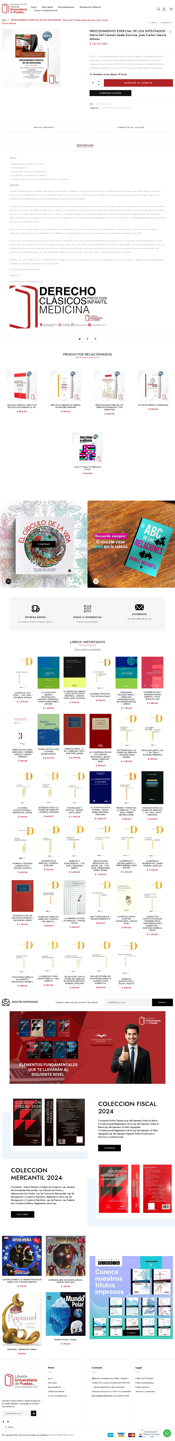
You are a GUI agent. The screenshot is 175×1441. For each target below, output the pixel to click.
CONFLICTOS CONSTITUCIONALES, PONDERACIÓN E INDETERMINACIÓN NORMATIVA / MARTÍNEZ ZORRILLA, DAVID (152, 923)
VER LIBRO (23, 1214)
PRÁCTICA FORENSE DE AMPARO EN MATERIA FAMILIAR (66, 406)
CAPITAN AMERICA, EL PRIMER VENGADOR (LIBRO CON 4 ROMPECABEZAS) (22, 1280)
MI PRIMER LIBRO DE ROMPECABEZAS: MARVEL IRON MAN (65, 1281)
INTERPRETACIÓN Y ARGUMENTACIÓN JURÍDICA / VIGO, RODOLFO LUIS (152, 695)
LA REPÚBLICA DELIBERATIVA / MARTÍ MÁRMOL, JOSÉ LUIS (152, 863)
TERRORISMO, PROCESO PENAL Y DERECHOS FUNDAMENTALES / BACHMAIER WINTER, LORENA (126, 698)
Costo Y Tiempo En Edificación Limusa (87, 468)
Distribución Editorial (90, 7)
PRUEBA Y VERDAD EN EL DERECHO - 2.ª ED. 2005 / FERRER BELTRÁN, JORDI (126, 811)
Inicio (34, 7)
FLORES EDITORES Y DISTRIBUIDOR (115, 108)
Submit (162, 1002)
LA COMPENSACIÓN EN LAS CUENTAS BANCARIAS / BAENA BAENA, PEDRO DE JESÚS (100, 757)
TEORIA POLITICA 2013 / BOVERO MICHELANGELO (48, 751)
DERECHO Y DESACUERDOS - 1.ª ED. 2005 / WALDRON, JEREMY (74, 864)
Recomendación (66, 7)
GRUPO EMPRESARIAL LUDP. (62, 1435)
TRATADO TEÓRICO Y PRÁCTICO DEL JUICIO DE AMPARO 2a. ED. (22, 406)
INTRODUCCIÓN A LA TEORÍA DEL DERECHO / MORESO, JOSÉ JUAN (48, 810)
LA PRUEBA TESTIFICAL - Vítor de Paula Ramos (100, 695)
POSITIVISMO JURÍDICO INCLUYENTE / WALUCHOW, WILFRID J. (22, 979)
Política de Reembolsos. (144, 1382)
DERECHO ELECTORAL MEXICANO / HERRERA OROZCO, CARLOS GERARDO (22, 753)
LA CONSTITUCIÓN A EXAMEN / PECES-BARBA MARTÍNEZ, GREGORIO (100, 811)
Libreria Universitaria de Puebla (32, 1435)
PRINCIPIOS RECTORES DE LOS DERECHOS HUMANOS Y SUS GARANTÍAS (109, 407)
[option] (36, 614)
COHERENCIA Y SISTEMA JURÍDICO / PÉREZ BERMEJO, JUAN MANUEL (126, 864)
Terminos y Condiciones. (145, 1391)
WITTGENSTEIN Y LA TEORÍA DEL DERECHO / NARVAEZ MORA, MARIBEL (126, 753)
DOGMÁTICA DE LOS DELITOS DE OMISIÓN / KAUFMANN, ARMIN (22, 918)
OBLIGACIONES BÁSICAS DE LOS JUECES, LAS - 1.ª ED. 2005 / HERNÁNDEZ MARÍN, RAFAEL (100, 866)
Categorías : (94, 108)
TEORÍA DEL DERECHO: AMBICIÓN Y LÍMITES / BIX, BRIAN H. (48, 919)
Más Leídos (47, 7)
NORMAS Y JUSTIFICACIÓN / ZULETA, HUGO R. (126, 981)
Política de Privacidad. (144, 1378)
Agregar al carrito (138, 83)
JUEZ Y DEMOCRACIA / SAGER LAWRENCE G (100, 917)
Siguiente (165, 23)
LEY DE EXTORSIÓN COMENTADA (153, 405)
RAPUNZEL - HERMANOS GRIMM (22, 1349)
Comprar (131, 1332)
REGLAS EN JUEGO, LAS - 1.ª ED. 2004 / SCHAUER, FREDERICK (152, 752)
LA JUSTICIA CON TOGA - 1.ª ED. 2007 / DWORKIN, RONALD (23, 695)
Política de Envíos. (142, 1387)
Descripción (85, 145)
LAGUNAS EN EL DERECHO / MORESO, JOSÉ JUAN (49, 863)
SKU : (92, 104)
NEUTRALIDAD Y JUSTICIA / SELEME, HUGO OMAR (74, 810)
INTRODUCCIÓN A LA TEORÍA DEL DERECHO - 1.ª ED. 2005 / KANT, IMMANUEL (152, 811)
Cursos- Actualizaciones (46, 10)
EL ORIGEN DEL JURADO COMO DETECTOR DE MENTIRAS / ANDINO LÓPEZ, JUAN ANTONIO (74, 695)
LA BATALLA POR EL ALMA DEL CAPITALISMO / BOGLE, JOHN (126, 920)
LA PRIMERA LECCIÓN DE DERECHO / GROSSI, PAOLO (74, 920)
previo (154, 23)
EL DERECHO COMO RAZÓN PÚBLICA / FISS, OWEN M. (48, 978)
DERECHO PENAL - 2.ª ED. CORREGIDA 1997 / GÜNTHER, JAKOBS (74, 751)
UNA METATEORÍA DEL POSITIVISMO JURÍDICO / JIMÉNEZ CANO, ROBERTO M (100, 979)
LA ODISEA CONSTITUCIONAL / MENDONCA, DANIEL (22, 810)
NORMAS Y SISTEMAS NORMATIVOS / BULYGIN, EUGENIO (22, 865)
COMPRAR (44, 544)
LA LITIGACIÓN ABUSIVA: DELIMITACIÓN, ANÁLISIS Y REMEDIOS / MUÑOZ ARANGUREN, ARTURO (48, 698)
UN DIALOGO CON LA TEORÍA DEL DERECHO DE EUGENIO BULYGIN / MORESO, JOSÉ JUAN (74, 980)
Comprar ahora (110, 93)
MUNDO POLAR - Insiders (65, 1339)
